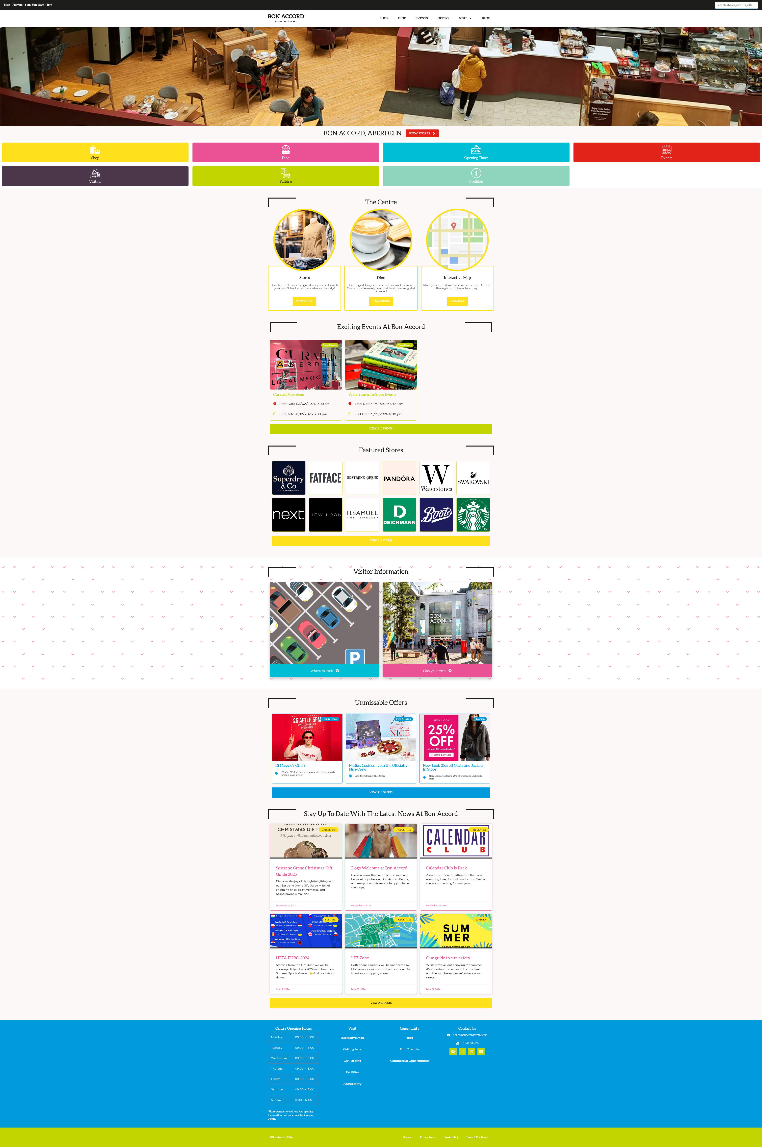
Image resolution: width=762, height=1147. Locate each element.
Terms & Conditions (477, 1137)
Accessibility (352, 1083)
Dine (402, 18)
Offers (443, 18)
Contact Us (467, 1028)
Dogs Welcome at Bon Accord (379, 868)
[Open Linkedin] (481, 1051)
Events (422, 18)
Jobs (410, 1037)
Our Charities (409, 1049)
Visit (463, 18)
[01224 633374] (457, 1043)
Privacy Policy (428, 1137)
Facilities (352, 1072)
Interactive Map (352, 1037)
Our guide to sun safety (448, 958)
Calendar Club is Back (446, 868)
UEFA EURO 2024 (292, 958)
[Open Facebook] (453, 1051)
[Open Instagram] (462, 1051)
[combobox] (736, 5)
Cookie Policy (451, 1137)
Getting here (352, 1049)
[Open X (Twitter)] (471, 1051)
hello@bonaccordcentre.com (470, 1035)
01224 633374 (470, 1043)
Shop (384, 18)
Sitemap (407, 1137)
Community (409, 1028)
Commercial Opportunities (409, 1060)
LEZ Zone (360, 958)
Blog (486, 18)
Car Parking (352, 1060)
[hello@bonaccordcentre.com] (448, 1035)
